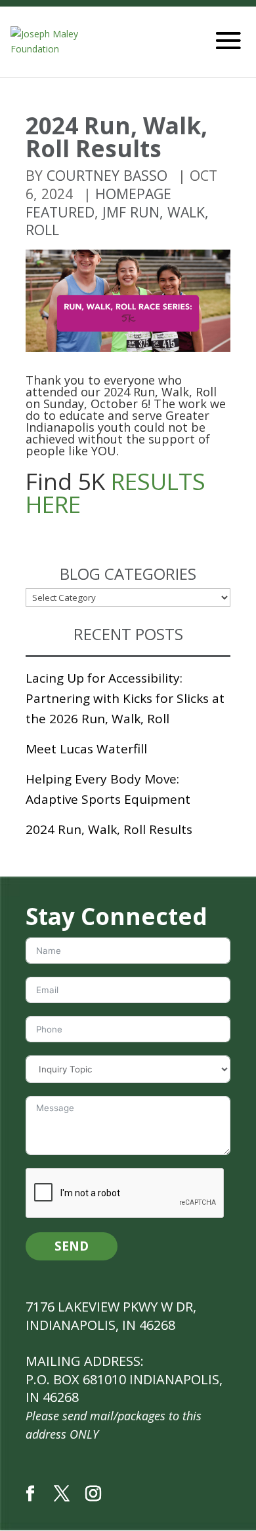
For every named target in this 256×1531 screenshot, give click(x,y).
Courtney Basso (107, 175)
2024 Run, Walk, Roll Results (109, 829)
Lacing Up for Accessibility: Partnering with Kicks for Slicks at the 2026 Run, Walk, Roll (125, 698)
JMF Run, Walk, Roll (117, 221)
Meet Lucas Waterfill (86, 748)
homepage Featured (98, 202)
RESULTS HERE (115, 492)
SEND (71, 1246)
